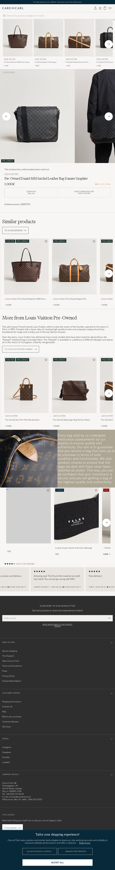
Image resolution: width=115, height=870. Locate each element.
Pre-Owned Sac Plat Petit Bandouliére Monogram (22, 420)
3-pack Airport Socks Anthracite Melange (73, 548)
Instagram (6, 747)
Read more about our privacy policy (57, 625)
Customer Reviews (10, 721)
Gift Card (6, 726)
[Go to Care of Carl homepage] (13, 8)
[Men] (28, 515)
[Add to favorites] (45, 241)
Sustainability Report (11, 681)
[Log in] (95, 8)
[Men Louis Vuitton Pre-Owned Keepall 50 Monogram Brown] (48, 37)
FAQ (4, 711)
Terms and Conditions (12, 666)
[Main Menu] (110, 8)
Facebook (6, 752)
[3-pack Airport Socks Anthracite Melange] (76, 545)
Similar (19, 221)
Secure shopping (9, 651)
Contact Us (7, 706)
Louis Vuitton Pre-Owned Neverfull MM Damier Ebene (26, 299)
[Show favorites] (100, 8)
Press (4, 671)
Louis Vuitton (9, 59)
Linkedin (6, 762)
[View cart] (105, 8)
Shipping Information (11, 701)
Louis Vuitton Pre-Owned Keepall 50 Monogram (69, 299)
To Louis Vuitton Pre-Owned (19, 349)
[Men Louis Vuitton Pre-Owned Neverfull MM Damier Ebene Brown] (18, 37)
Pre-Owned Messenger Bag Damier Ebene (71, 420)
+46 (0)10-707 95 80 (15, 794)
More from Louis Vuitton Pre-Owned (39, 318)
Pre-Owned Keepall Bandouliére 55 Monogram (77, 62)
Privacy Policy (8, 676)
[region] (57, 579)
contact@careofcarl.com (20, 797)
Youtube (5, 757)
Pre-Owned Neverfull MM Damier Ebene (16, 62)
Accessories (9, 72)
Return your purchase (11, 716)
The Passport (8, 656)
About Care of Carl (10, 661)
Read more (84, 843)
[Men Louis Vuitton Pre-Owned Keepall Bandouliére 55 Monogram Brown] (79, 37)
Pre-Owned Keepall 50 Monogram (45, 62)
